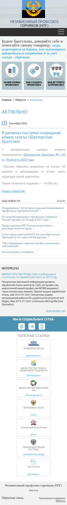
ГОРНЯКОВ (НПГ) (34, 24)
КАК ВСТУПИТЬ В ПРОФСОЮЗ (56, 83)
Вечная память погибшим (18, 252)
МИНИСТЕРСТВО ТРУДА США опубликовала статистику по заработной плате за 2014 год (29, 276)
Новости (20, 100)
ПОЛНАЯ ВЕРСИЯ (55, 311)
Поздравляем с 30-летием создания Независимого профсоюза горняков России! (33, 210)
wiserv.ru (60, 501)
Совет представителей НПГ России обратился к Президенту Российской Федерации (31, 236)
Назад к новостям (13, 191)
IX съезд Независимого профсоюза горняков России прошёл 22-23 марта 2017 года (29, 218)
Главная (7, 100)
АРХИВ (61, 201)
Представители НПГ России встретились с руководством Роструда (27, 227)
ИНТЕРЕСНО (10, 268)
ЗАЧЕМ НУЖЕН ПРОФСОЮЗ (11, 83)
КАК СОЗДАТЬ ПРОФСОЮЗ (34, 83)
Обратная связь (13, 498)
